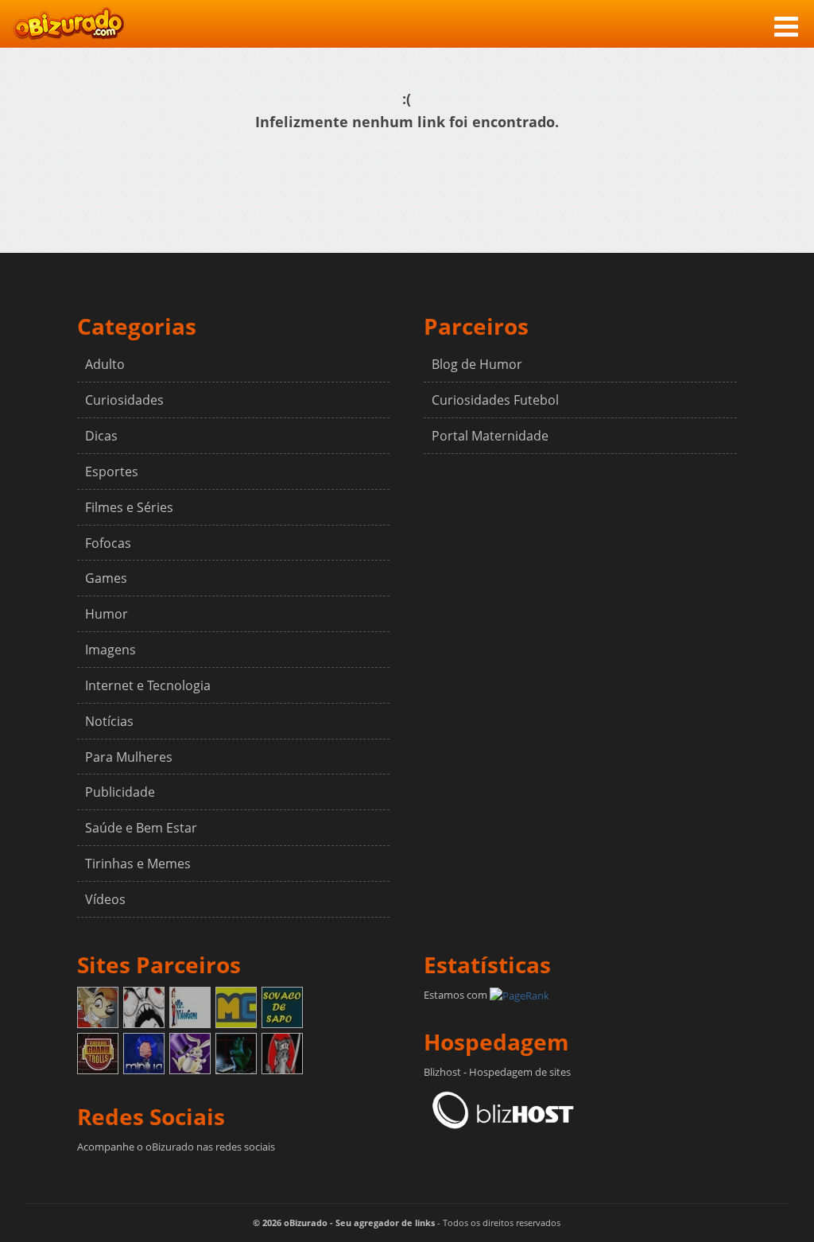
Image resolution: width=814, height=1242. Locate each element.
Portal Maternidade (490, 435)
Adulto (105, 364)
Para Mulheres (128, 757)
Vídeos (105, 899)
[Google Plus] (143, 1175)
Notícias (109, 721)
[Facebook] (90, 1175)
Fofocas (108, 543)
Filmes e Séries (129, 507)
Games (106, 578)
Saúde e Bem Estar (141, 827)
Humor (106, 614)
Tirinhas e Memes (138, 863)
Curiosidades (124, 400)
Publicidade (120, 792)
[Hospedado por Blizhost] (503, 1109)
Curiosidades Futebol (495, 400)
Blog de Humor (477, 364)
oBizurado (69, 23)
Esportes (111, 471)
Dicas (101, 435)
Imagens (110, 649)
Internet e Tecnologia (148, 685)
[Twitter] (117, 1175)
